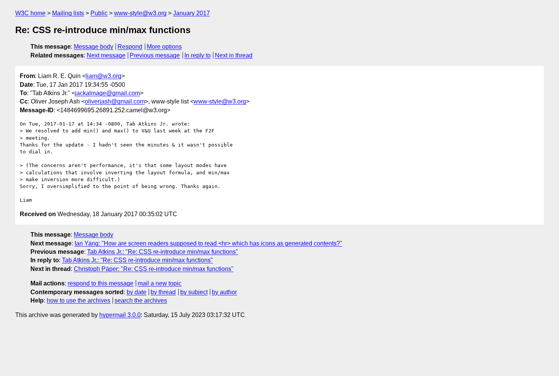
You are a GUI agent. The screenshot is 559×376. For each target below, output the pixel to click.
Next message (106, 55)
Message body (93, 46)
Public (99, 13)
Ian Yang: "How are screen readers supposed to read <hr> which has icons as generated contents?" (208, 243)
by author (224, 292)
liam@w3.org (103, 76)
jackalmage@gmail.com (107, 93)
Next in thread (234, 55)
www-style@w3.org (140, 13)
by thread (163, 292)
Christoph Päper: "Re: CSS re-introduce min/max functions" (153, 269)
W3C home (30, 13)
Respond (130, 46)
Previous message (155, 55)
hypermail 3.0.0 (120, 315)
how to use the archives (78, 300)
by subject (194, 292)
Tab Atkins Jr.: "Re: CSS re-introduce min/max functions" (162, 252)
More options (164, 46)
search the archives (140, 300)
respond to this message (100, 283)
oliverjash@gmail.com (115, 101)
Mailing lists (68, 13)
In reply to (197, 55)
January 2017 (191, 13)
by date (136, 292)
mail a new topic (159, 283)
